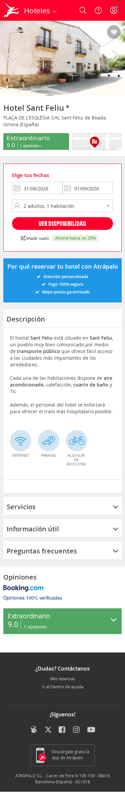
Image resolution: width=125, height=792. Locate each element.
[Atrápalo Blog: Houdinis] (34, 729)
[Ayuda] (98, 10)
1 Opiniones (30, 145)
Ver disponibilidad (62, 223)
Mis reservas (62, 679)
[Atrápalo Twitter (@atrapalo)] (48, 730)
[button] (114, 32)
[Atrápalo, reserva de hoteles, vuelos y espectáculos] (11, 10)
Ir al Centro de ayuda (62, 687)
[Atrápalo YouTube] (91, 730)
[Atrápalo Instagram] (77, 730)
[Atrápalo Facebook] (62, 730)
